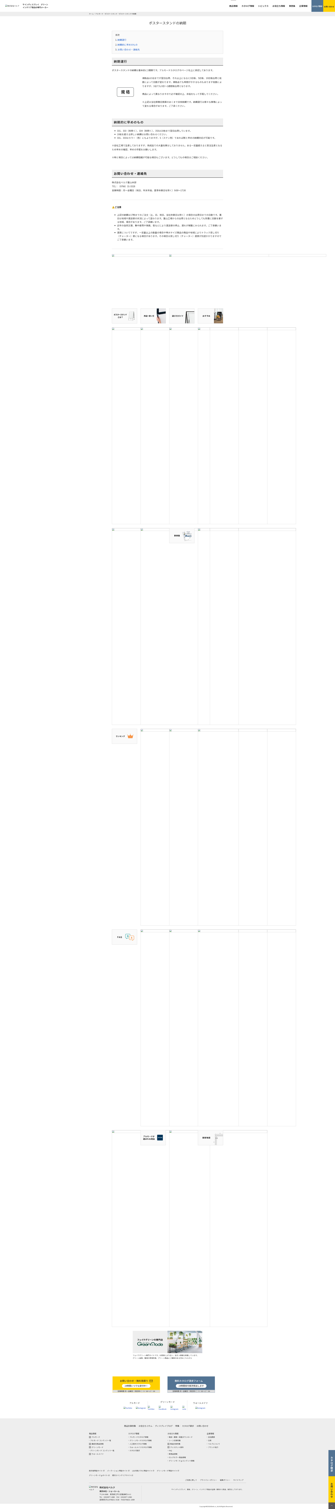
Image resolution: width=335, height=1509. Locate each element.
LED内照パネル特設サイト (142, 1470)
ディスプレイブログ (164, 1425)
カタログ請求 (188, 1425)
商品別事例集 (130, 1425)
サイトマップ (238, 1480)
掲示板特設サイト (96, 1470)
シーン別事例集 (175, 1440)
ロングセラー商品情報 (177, 1457)
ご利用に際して (191, 1480)
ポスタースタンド (111, 14)
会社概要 (211, 1437)
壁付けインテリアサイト (121, 1475)
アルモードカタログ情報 (139, 1437)
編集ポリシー (225, 1480)
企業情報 (303, 5)
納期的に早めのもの (128, 44)
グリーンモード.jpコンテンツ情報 (181, 1460)
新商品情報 (173, 1454)
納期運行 (122, 39)
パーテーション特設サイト (117, 1470)
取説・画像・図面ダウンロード (181, 1437)
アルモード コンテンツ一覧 (100, 1440)
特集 (177, 1425)
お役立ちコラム (145, 1425)
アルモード (99, 14)
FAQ (170, 1450)
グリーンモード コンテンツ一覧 (102, 1450)
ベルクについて (214, 1444)
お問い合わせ (202, 1425)
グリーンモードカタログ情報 (141, 1440)
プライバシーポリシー (208, 1480)
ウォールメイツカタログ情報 (141, 1447)
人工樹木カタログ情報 (138, 1444)
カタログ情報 (248, 5)
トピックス (263, 5)
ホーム (91, 14)
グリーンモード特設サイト (167, 1470)
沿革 (209, 1440)
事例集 (292, 5)
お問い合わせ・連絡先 (129, 49)
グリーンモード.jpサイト (98, 1475)
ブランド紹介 (213, 1447)
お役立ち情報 (278, 5)
